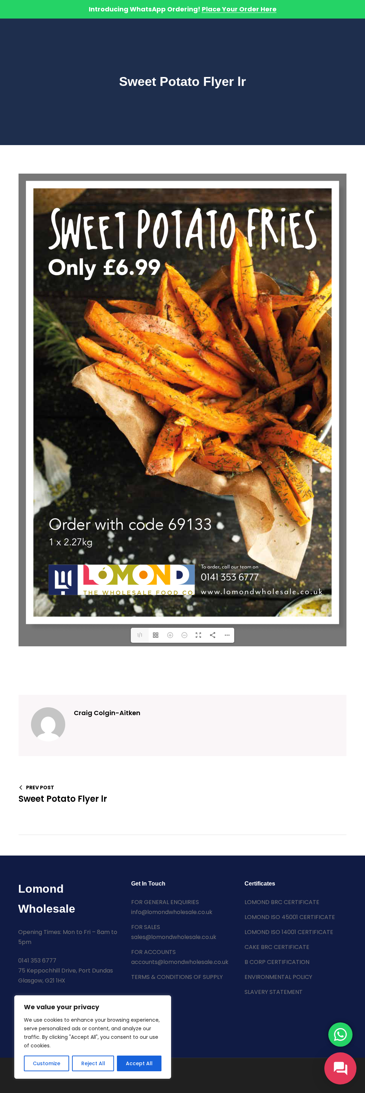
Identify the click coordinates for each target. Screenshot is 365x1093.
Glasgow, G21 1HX (41, 980)
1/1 (139, 635)
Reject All (93, 1063)
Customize (46, 1063)
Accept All (139, 1063)
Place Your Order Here (239, 9)
